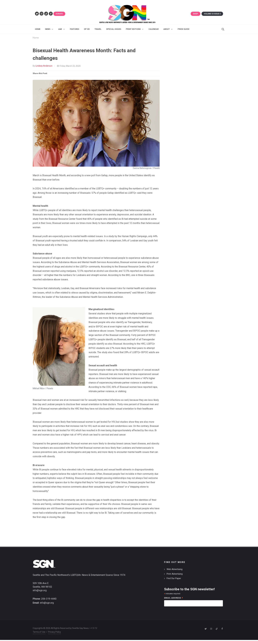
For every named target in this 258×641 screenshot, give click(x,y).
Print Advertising (175, 574)
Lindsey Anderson (44, 66)
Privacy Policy (54, 632)
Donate (59, 14)
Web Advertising (174, 569)
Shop (195, 14)
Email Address (173, 598)
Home (36, 37)
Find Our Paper (174, 578)
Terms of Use (39, 632)
